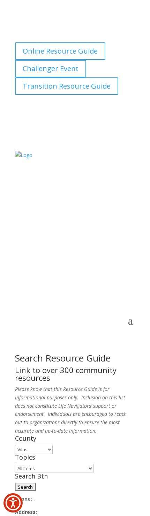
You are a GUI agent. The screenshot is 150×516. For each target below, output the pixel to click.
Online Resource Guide (60, 51)
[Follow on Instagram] (68, 33)
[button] (13, 502)
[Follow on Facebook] (40, 33)
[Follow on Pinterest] (96, 33)
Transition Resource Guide (67, 86)
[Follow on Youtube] (109, 33)
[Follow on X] (54, 33)
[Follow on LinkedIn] (82, 33)
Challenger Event (50, 68)
